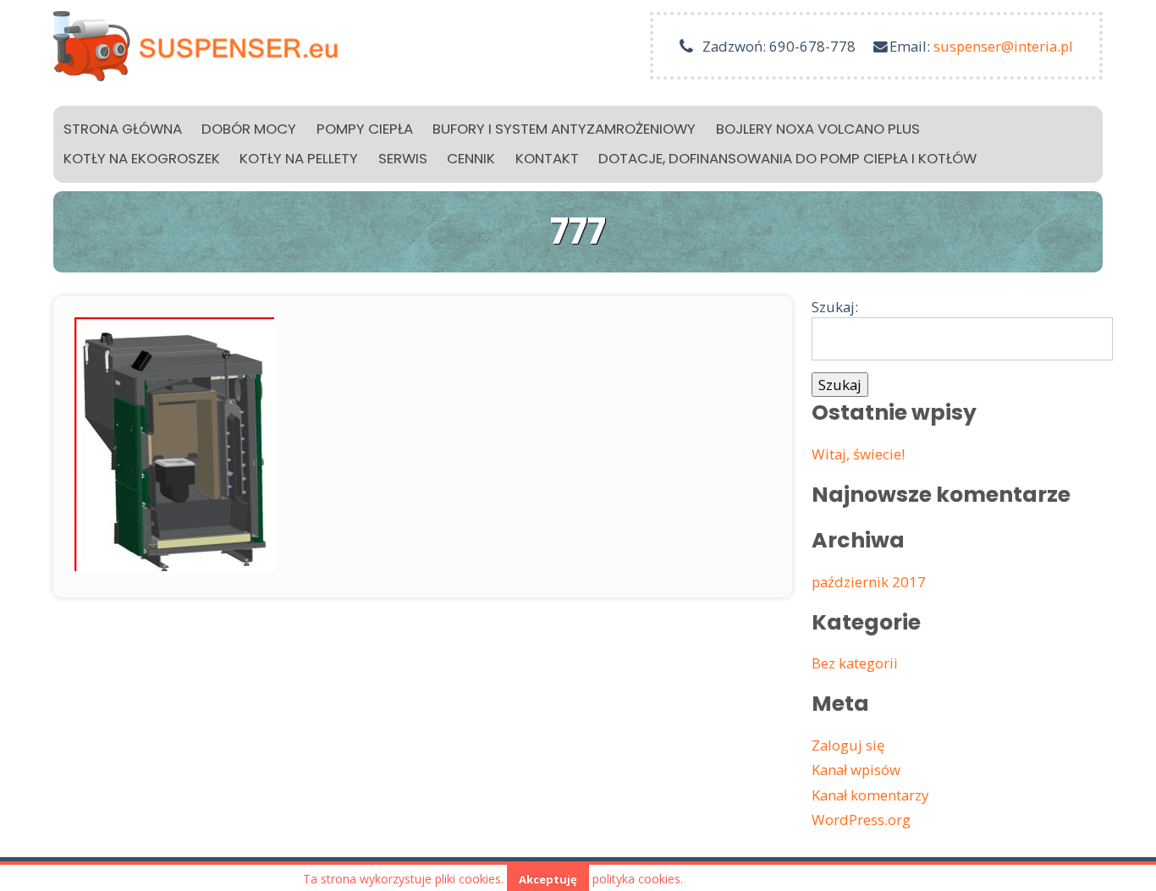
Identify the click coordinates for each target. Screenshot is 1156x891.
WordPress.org (861, 819)
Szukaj (839, 384)
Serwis (402, 158)
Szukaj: (835, 306)
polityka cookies (636, 879)
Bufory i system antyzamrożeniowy (564, 128)
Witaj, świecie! (858, 454)
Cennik (471, 158)
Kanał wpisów (856, 769)
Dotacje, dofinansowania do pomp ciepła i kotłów (787, 158)
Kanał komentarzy (870, 795)
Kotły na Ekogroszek (141, 158)
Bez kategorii (855, 663)
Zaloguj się (848, 745)
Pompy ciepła (365, 128)
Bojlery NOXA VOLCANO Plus (818, 128)
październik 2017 (869, 581)
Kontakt (547, 158)
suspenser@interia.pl (1003, 46)
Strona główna (122, 128)
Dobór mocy (248, 128)
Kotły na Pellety (298, 158)
